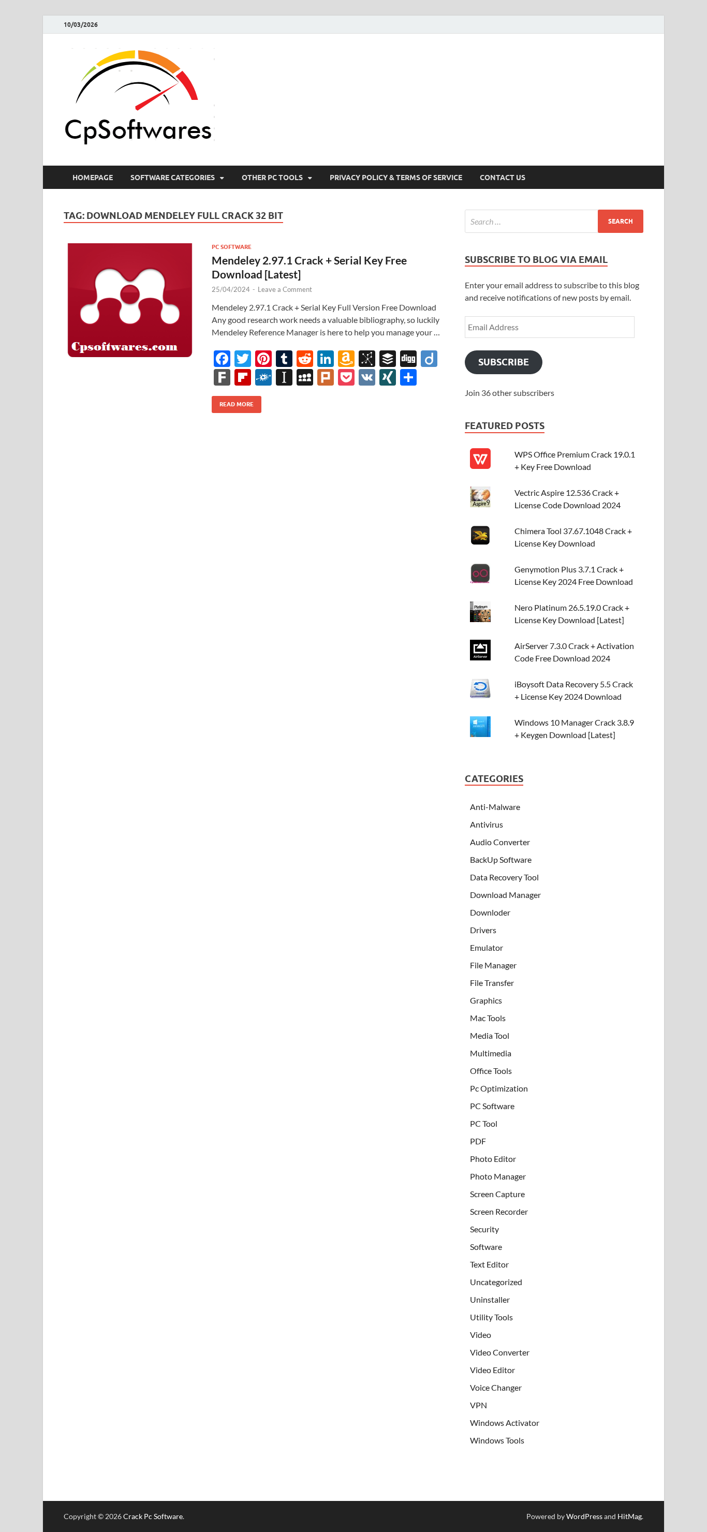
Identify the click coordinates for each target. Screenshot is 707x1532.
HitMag (629, 1516)
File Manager (493, 965)
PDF (478, 1141)
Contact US (502, 177)
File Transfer (492, 983)
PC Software (232, 247)
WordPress (584, 1516)
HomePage (92, 177)
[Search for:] (554, 221)
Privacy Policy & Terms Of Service (396, 177)
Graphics (486, 1000)
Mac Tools (488, 1018)
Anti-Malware (495, 807)
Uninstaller (490, 1299)
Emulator (486, 947)
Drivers (483, 930)
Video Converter (499, 1352)
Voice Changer (496, 1387)
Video (480, 1334)
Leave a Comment (285, 289)
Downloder (490, 912)
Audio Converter (500, 842)
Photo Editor (493, 1158)
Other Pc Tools (272, 177)
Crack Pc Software (153, 1516)
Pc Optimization (499, 1088)
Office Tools (491, 1071)
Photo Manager (498, 1176)
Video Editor (492, 1370)
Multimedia (490, 1053)
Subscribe (503, 362)
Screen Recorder (499, 1211)
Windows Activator (504, 1422)
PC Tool (483, 1123)
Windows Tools (497, 1440)
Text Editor (489, 1264)
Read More (233, 402)
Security (484, 1229)
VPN (478, 1405)
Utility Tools (491, 1317)
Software (486, 1246)
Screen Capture (497, 1194)
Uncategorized (496, 1282)
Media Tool (489, 1035)
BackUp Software (501, 859)
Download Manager (505, 895)
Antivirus (486, 824)
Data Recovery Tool (504, 877)
